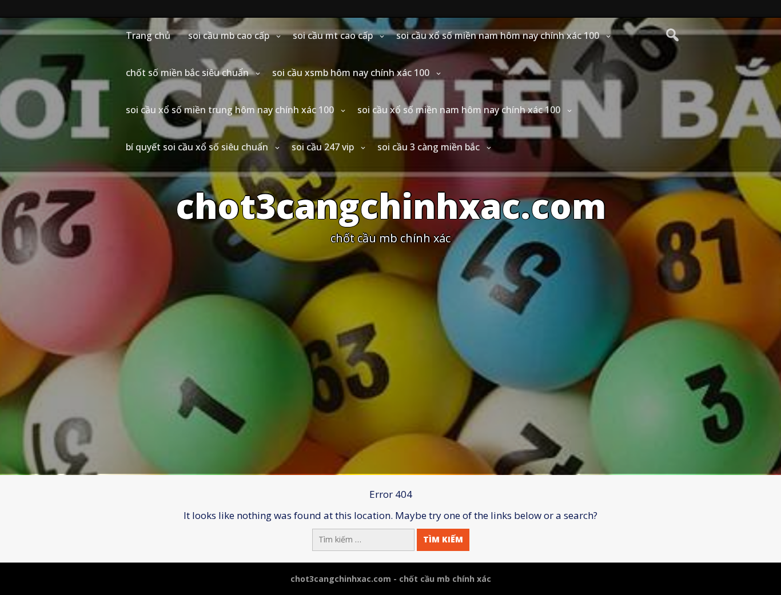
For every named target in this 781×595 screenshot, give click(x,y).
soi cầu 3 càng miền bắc (428, 147)
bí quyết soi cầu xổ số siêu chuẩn (197, 147)
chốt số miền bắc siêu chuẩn (187, 72)
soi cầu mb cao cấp (228, 35)
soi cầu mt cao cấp (333, 35)
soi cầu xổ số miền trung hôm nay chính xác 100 (230, 109)
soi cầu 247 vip (323, 147)
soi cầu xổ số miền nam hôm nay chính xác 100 (497, 35)
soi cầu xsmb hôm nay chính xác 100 (350, 72)
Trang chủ (148, 35)
